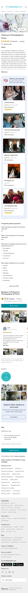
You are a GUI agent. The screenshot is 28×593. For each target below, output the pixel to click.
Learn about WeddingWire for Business (10, 554)
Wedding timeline (17, 540)
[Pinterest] (9, 572)
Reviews (9, 518)
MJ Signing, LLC (9, 180)
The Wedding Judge (10, 206)
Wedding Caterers (5, 474)
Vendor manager (10, 529)
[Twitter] (6, 572)
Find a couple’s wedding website (9, 548)
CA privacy (3, 512)
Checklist (16, 527)
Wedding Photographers (7, 468)
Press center (10, 507)
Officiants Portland (6, 444)
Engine (3, 531)
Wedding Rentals (19, 476)
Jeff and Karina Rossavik (12, 130)
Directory (3, 518)
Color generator (5, 542)
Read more (4, 72)
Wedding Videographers (7, 476)
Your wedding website (6, 527)
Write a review (14, 306)
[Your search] (2, 16)
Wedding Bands (14, 479)
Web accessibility (12, 512)
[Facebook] (2, 572)
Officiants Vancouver (16, 444)
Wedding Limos (5, 485)
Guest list (22, 527)
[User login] (26, 7)
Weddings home (5, 503)
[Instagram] (13, 572)
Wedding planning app (6, 537)
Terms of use (4, 510)
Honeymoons (23, 542)
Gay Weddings (4, 520)
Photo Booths (4, 479)
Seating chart (19, 529)
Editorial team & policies (7, 505)
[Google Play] (18, 565)
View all (22, 29)
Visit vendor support (6, 556)
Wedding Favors (16, 493)
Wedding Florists (16, 474)
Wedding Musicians (15, 485)
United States (8, 580)
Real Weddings (14, 542)
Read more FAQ (14, 286)
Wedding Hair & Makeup (7, 471)
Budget (3, 529)
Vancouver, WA (8, 44)
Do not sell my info (22, 510)
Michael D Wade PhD (11, 155)
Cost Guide (9, 531)
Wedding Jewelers (5, 493)
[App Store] (6, 565)
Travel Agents (16, 490)
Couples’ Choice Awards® (19, 518)
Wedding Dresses (5, 482)
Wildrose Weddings (20, 456)
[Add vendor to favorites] (25, 16)
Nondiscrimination (19, 505)
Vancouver (10, 11)
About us (13, 503)
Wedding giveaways (6, 540)
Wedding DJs (18, 468)
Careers (3, 507)
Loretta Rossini (9, 102)
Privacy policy (12, 510)
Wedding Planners (19, 471)
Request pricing (14, 450)
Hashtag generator (18, 537)
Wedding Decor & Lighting (7, 488)
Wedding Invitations (6, 490)
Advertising (17, 507)
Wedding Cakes (16, 482)
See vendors (14, 417)
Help (14, 531)
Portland (3, 11)
